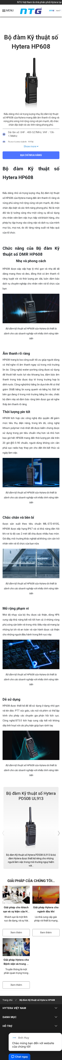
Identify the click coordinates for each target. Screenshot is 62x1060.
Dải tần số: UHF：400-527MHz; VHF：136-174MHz (31, 134)
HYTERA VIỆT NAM (14, 1008)
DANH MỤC (10, 1017)
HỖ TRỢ (7, 1026)
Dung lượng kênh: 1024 (20, 142)
